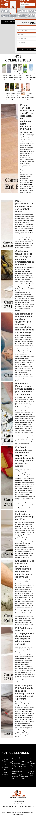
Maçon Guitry (6, 761)
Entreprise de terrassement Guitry (14, 762)
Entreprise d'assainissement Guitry (14, 771)
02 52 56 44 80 (9, 806)
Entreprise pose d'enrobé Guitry (32, 762)
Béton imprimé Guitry (6, 775)
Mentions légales (27, 812)
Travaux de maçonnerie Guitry (23, 775)
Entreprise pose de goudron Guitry (32, 772)
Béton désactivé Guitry (6, 767)
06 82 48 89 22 (4, 9)
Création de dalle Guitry (23, 766)
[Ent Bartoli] (13, 7)
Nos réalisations (10, 22)
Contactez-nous (18, 814)
